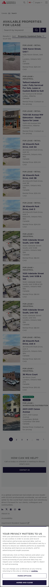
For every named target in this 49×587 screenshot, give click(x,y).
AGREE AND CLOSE (24, 582)
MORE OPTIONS (24, 576)
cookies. (34, 571)
